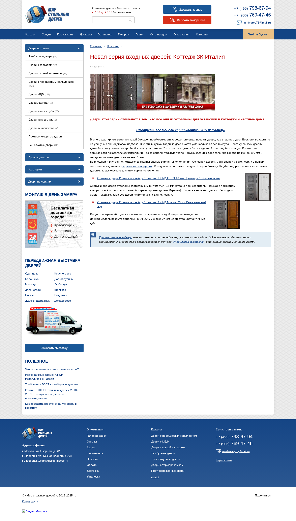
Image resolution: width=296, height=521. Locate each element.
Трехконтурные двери (165, 459)
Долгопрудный (63, 279)
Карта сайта (224, 460)
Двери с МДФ (160, 441)
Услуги (46, 34)
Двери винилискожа (43, 128)
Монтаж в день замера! (52, 194)
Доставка (86, 34)
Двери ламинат (41, 102)
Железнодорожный (38, 300)
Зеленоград (33, 289)
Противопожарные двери (47, 136)
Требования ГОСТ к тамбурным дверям (51, 384)
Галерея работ (96, 435)
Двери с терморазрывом (167, 464)
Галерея (123, 34)
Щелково (60, 289)
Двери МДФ (39, 94)
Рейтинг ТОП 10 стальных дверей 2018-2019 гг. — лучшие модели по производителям (51, 394)
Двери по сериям (39, 181)
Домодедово (62, 300)
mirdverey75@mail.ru (257, 22)
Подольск (60, 295)
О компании (181, 34)
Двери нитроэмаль (43, 119)
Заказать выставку (54, 348)
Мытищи (30, 284)
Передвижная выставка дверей (52, 263)
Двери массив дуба (44, 111)
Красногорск (62, 273)
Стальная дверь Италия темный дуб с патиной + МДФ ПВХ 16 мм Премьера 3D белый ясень (158, 178)
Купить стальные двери (115, 237)
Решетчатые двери (43, 144)
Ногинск (30, 295)
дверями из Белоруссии (136, 166)
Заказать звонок (190, 9)
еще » (155, 477)
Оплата (92, 464)
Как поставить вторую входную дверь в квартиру (51, 405)
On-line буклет (258, 34)
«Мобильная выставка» (188, 241)
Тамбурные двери (43, 56)
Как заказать (65, 34)
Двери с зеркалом (43, 64)
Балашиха (32, 279)
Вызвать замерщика (191, 20)
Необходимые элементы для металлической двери (44, 376)
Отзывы (92, 441)
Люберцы (60, 284)
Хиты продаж (158, 34)
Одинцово (31, 273)
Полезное (36, 361)
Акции (139, 34)
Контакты (202, 34)
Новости (113, 46)
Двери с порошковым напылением (51, 83)
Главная (96, 46)
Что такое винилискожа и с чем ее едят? (52, 369)
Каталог (30, 34)
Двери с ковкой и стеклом (48, 73)
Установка (105, 34)
